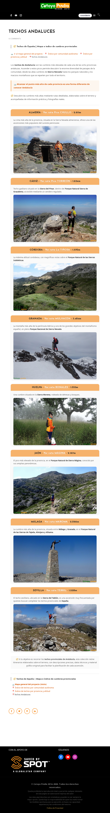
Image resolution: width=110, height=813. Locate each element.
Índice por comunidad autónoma (63, 53)
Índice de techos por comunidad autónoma (34, 687)
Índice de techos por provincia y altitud (32, 691)
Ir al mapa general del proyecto (28, 53)
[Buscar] (99, 14)
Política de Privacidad (55, 808)
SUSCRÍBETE (85, 16)
